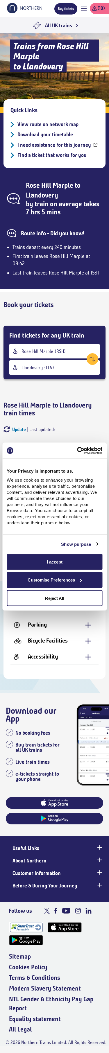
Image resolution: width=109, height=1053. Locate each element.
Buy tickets (66, 8)
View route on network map (47, 124)
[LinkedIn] (88, 911)
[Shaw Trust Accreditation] (26, 927)
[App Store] (65, 927)
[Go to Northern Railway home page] (24, 11)
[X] (47, 911)
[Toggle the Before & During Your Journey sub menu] (99, 885)
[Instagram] (78, 911)
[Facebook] (55, 911)
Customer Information (36, 873)
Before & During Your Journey (44, 885)
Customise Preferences (51, 579)
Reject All (54, 597)
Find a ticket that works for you (52, 155)
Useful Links (25, 848)
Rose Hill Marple (49, 185)
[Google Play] (26, 940)
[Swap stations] (92, 359)
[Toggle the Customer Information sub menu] (99, 873)
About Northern (29, 861)
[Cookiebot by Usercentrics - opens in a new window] (77, 450)
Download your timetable (45, 134)
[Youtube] (66, 911)
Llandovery (42, 195)
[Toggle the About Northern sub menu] (99, 860)
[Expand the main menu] (84, 8)
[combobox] (54, 351)
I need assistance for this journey (54, 145)
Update (19, 429)
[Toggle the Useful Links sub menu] (99, 848)
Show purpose (76, 544)
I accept (54, 561)
